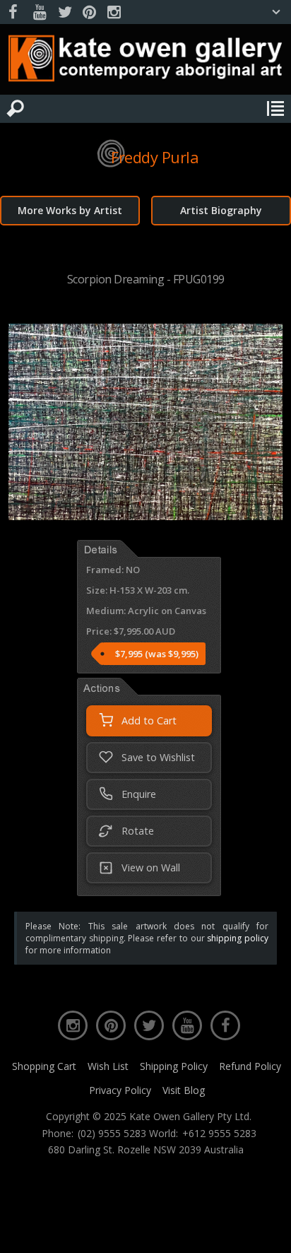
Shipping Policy (174, 1066)
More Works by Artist (70, 210)
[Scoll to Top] (268, 1230)
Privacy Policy (120, 1090)
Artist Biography (221, 210)
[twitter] (64, 12)
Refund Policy (250, 1066)
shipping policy (237, 938)
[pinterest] (89, 12)
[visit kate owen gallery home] (145, 61)
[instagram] (114, 12)
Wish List (108, 1066)
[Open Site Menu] (275, 109)
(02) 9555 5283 (112, 1133)
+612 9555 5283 (219, 1133)
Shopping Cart (44, 1066)
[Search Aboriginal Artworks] (15, 109)
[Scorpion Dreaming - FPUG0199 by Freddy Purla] (145, 516)
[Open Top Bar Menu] (276, 12)
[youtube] (40, 12)
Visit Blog (183, 1090)
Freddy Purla (154, 156)
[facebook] (15, 12)
